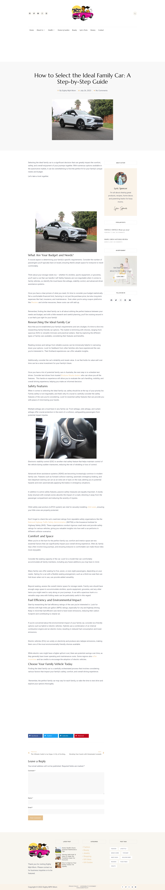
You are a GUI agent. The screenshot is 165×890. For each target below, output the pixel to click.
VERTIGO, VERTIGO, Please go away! (116, 230)
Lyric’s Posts (84, 30)
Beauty (74, 30)
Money (92, 30)
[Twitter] (34, 13)
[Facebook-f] (122, 887)
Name (30, 798)
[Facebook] (30, 13)
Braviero (34, 302)
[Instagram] (42, 13)
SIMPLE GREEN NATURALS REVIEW (116, 239)
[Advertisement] (82, 47)
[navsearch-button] (135, 13)
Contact (101, 30)
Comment (31, 771)
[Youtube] (38, 13)
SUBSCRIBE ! (121, 276)
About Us (40, 30)
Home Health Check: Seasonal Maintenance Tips (69, 849)
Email (30, 807)
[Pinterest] (46, 13)
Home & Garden (63, 30)
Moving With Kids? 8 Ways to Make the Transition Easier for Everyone (69, 857)
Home (32, 30)
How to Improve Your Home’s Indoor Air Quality (69, 864)
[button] (35, 736)
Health (50, 30)
